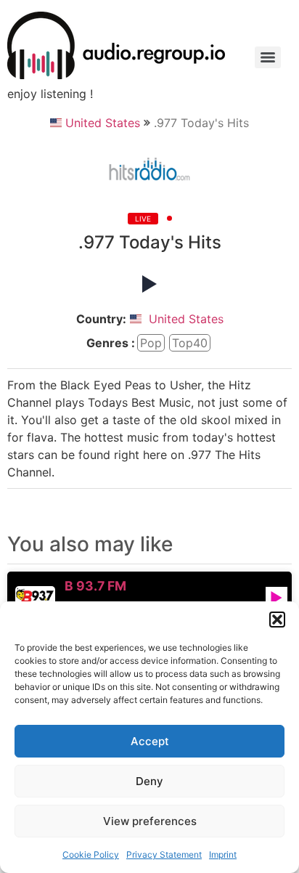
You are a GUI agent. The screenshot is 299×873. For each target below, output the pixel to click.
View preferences (150, 821)
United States (102, 122)
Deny (149, 781)
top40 (190, 343)
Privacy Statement (164, 854)
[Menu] (268, 57)
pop (151, 343)
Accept (150, 741)
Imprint (223, 854)
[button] (277, 619)
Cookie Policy (90, 854)
